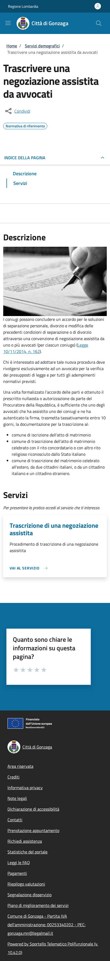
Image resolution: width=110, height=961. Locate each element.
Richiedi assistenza (24, 841)
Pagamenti (17, 873)
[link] (30, 568)
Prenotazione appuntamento (33, 830)
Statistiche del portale (27, 852)
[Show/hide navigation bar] (8, 23)
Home (11, 46)
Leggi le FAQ (18, 862)
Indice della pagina (24, 157)
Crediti (13, 777)
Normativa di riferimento (25, 125)
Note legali (17, 798)
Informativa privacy (25, 787)
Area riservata (20, 766)
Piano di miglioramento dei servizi (38, 905)
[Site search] (99, 23)
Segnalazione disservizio (29, 894)
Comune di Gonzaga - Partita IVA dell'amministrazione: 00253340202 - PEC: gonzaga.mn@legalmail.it (46, 924)
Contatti (14, 819)
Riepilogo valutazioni (26, 884)
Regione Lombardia (23, 6)
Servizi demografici (42, 46)
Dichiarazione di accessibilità (33, 809)
